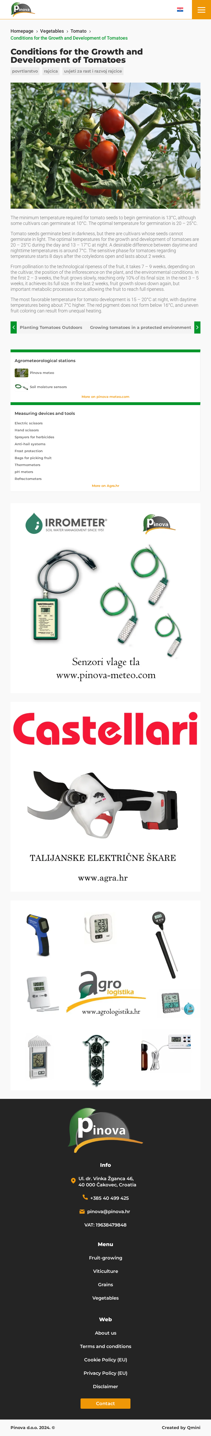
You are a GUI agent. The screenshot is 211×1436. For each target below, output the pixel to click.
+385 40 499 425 (109, 1198)
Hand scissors (27, 430)
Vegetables (105, 1298)
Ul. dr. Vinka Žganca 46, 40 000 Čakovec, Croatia (107, 1182)
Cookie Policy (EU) (105, 1360)
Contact (105, 1403)
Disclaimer (105, 1386)
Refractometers (28, 479)
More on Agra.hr (105, 486)
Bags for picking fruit (33, 458)
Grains (105, 1285)
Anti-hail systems (30, 444)
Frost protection (29, 451)
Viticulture (105, 1271)
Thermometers (27, 465)
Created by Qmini (181, 1428)
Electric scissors (29, 423)
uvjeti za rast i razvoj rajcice (93, 71)
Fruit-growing (105, 1258)
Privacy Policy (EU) (105, 1373)
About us (105, 1333)
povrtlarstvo (25, 71)
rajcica (51, 71)
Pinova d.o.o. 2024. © (33, 1428)
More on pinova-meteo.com (105, 397)
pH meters (24, 472)
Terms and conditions (105, 1346)
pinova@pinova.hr (108, 1211)
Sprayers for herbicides (34, 437)
